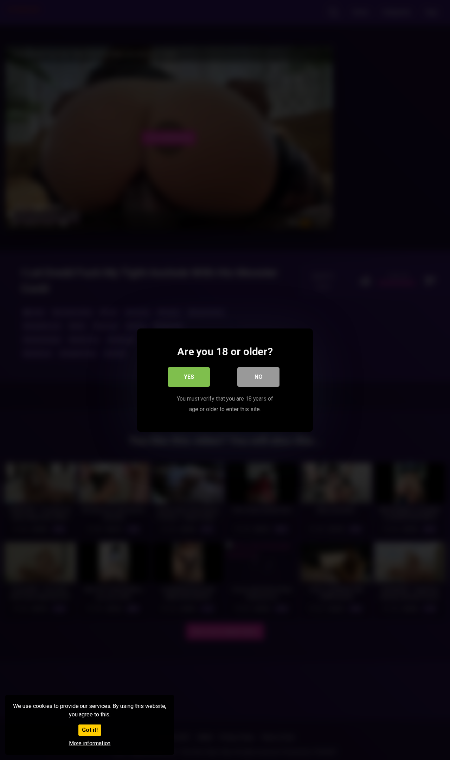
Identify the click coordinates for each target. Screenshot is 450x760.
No (259, 376)
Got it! (90, 730)
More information (90, 743)
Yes (189, 376)
